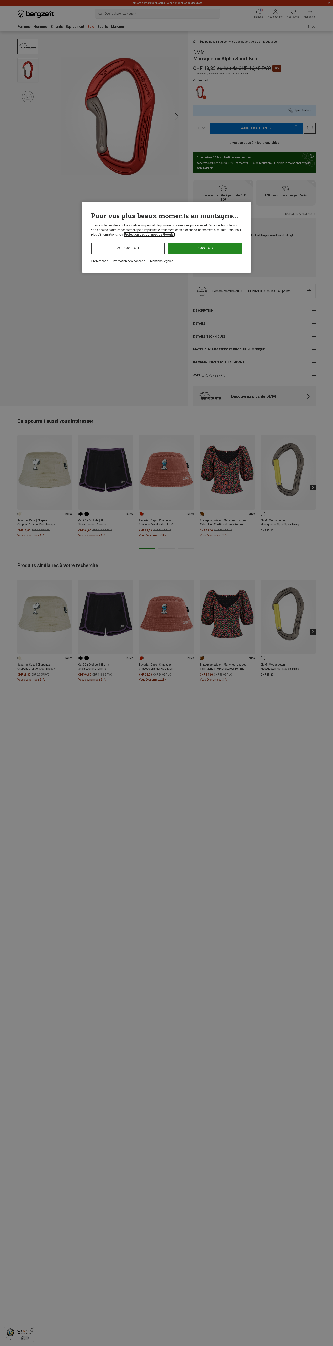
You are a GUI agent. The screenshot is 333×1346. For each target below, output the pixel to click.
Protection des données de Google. (149, 234)
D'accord (205, 248)
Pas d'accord (128, 248)
